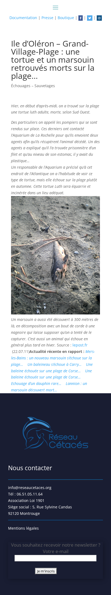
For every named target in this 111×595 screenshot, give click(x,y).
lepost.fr (80, 345)
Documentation (23, 17)
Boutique (66, 17)
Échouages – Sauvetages (33, 85)
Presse (47, 17)
